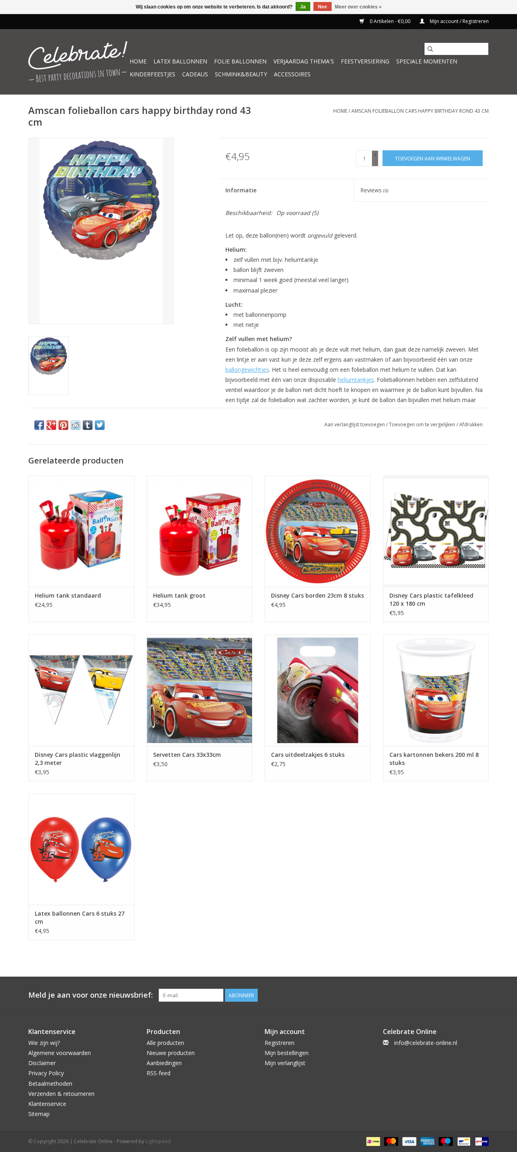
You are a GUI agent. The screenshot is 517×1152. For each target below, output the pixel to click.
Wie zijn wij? (44, 1043)
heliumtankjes (356, 379)
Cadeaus (195, 74)
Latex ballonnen (180, 61)
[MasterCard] (390, 1141)
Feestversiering (365, 61)
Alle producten (165, 1043)
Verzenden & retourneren (61, 1093)
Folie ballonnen (240, 61)
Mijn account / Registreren (459, 21)
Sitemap (39, 1114)
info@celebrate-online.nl (425, 1043)
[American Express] (427, 1141)
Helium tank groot (179, 595)
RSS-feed (158, 1073)
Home (138, 61)
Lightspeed (158, 1141)
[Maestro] (445, 1141)
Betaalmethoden (50, 1083)
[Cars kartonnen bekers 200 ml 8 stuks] (436, 690)
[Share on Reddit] (75, 425)
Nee (322, 7)
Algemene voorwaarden (59, 1053)
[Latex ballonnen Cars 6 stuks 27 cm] (81, 849)
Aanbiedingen (164, 1063)
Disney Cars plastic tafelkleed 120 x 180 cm (431, 599)
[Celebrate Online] (77, 61)
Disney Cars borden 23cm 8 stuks (317, 595)
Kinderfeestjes (152, 74)
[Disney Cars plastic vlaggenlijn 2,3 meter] (81, 690)
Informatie (240, 190)
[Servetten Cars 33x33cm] (200, 690)
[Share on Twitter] (100, 425)
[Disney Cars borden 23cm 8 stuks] (318, 531)
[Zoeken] (430, 48)
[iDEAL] (372, 1141)
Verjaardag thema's (303, 61)
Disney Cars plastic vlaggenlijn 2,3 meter (77, 759)
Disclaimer (42, 1063)
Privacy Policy (46, 1073)
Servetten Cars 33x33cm (187, 754)
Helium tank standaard (68, 595)
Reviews (374, 190)
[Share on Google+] (51, 425)
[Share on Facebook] (39, 425)
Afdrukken (471, 424)
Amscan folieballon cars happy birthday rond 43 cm (420, 110)
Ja (303, 7)
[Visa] (408, 1141)
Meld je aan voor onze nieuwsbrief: (90, 995)
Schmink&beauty (241, 74)
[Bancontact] (463, 1141)
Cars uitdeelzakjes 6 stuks (308, 754)
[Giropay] (480, 1141)
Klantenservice (47, 1104)
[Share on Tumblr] (87, 425)
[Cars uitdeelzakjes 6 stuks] (318, 690)
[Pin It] (63, 425)
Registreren (279, 1043)
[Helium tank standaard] (81, 531)
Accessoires (292, 74)
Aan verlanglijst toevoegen (355, 424)
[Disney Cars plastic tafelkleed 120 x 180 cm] (436, 531)
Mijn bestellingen (287, 1053)
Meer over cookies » (358, 7)
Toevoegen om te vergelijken (422, 424)
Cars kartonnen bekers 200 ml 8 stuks (434, 759)
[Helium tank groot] (200, 531)
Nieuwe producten (171, 1053)
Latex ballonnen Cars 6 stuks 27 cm (79, 917)
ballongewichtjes (247, 369)
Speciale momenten (426, 61)
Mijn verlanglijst (285, 1063)
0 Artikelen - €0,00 (390, 21)
